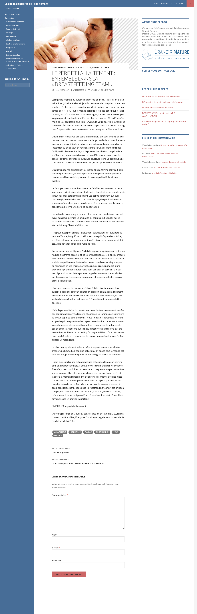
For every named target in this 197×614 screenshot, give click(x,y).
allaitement (60, 432)
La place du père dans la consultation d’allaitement (78, 462)
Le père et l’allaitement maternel (157, 107)
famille (88, 432)
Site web (56, 560)
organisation (102, 432)
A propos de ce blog (163, 4)
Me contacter (10, 69)
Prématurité (11, 36)
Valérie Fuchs (79, 90)
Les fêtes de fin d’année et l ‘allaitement (161, 96)
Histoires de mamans (15, 21)
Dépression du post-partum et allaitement (162, 102)
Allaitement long (13, 40)
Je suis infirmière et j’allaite (173, 162)
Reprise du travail (13, 29)
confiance (75, 432)
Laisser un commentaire (102, 90)
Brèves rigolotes (13, 55)
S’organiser (10, 47)
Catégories (9, 18)
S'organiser (58, 67)
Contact (180, 4)
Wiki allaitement (13, 25)
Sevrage (9, 33)
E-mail (56, 547)
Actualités (10, 51)
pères (116, 432)
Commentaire (60, 494)
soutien (58, 436)
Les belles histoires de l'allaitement (26, 3)
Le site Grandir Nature (14, 65)
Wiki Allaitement (101, 67)
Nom (55, 534)
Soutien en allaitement (78, 67)
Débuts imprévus (62, 450)
